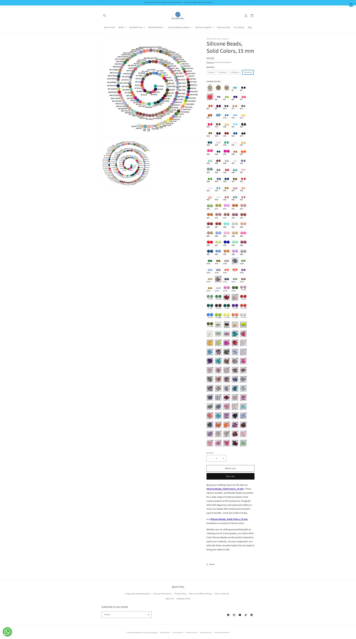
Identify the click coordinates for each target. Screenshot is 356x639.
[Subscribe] (148, 614)
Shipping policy (206, 632)
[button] (105, 16)
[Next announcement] (253, 2)
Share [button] (211, 564)
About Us (170, 598)
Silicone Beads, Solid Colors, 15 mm (225, 488)
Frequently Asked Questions (138, 593)
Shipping (210, 62)
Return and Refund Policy (200, 593)
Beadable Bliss (137, 633)
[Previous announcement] (102, 2)
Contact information (221, 632)
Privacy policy (178, 632)
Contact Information (162, 593)
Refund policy (165, 632)
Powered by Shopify (150, 633)
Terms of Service (222, 593)
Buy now (230, 476)
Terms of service (191, 632)
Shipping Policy (183, 598)
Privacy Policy (180, 593)
